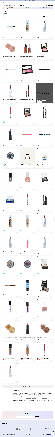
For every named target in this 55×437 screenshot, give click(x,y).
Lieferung (17, 427)
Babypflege (15, 5)
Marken (19, 5)
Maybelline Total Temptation (46, 401)
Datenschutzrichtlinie (18, 424)
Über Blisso (17, 430)
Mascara (29, 393)
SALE (21, 5)
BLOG (24, 5)
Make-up (3, 5)
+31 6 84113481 (46, 424)
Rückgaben (17, 428)
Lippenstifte (40, 401)
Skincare (7, 5)
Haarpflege (10, 5)
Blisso (4, 434)
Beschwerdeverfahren (18, 429)
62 (29, 386)
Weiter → (32, 386)
